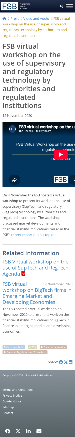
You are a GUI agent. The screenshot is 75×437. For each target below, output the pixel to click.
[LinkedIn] (28, 430)
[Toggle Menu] (69, 6)
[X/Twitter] (18, 431)
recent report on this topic (32, 234)
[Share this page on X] (66, 362)
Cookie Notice (11, 401)
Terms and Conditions (17, 390)
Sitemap (8, 407)
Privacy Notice (12, 395)
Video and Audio (15, 347)
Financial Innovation (55, 347)
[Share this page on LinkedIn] (70, 362)
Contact (7, 413)
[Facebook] (7, 430)
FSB (34, 347)
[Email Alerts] (39, 431)
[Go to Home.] (4, 18)
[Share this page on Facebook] (61, 362)
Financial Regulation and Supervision (26, 351)
